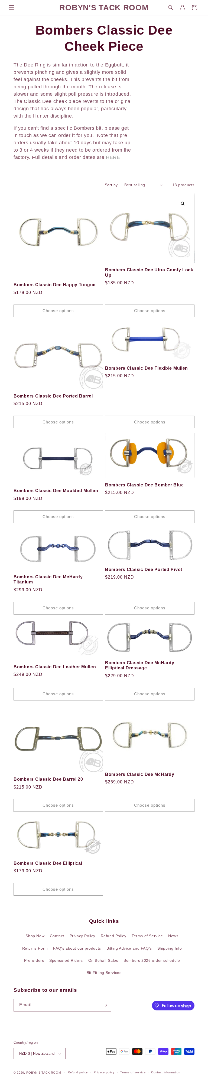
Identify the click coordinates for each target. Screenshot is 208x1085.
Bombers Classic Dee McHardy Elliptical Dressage (139, 665)
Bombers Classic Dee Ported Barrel (53, 396)
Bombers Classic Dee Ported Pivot (143, 569)
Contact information (165, 1072)
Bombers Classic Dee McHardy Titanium (48, 579)
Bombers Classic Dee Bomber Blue (144, 485)
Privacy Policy (82, 936)
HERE (113, 157)
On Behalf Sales (103, 960)
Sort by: (112, 185)
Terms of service (132, 1072)
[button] (11, 8)
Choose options (58, 310)
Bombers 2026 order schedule (151, 960)
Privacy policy (104, 1072)
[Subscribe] (105, 1005)
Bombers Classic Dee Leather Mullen (55, 667)
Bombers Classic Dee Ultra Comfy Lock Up (149, 272)
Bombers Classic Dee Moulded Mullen (56, 490)
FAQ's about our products (77, 948)
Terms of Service (147, 936)
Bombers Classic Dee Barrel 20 (48, 779)
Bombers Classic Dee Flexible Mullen (146, 368)
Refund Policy (113, 936)
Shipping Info (169, 948)
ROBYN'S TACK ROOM (44, 1072)
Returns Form (35, 948)
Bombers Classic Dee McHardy (139, 774)
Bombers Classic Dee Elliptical (48, 863)
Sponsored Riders (66, 960)
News (173, 936)
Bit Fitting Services (104, 972)
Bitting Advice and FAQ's (129, 948)
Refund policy (78, 1072)
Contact (57, 936)
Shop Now (34, 936)
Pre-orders (34, 960)
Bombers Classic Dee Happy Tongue (55, 284)
